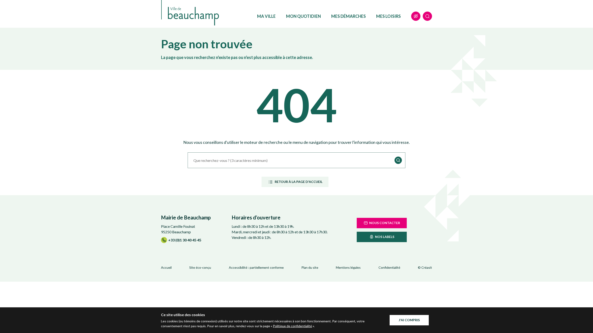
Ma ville (266, 16)
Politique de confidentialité (292, 326)
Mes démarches (348, 16)
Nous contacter (384, 223)
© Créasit (425, 267)
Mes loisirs (388, 16)
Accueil (166, 267)
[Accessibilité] (415, 16)
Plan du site (309, 267)
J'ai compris (409, 320)
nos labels (384, 237)
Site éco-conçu (200, 267)
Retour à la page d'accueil (298, 182)
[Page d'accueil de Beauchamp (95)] (193, 16)
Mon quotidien (303, 16)
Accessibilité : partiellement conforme (256, 267)
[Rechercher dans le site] (427, 16)
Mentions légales (348, 267)
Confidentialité (389, 267)
